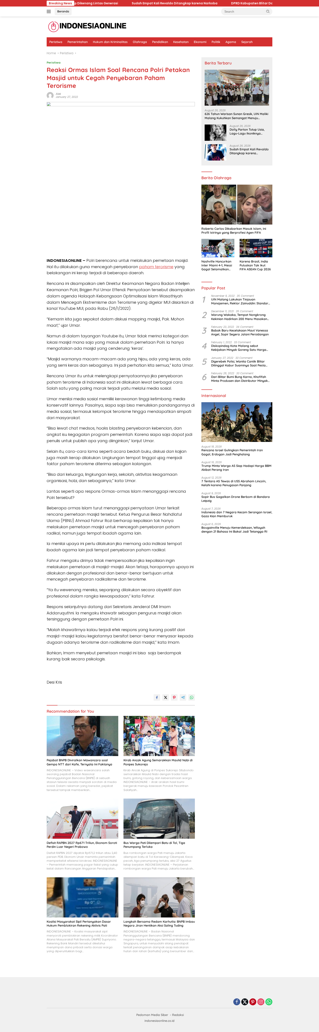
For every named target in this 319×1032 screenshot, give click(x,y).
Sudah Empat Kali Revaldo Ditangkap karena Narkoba (136, 3)
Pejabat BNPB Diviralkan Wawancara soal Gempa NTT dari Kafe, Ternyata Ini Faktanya (79, 762)
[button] (268, 11)
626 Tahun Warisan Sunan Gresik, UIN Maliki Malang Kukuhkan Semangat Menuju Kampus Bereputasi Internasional (236, 116)
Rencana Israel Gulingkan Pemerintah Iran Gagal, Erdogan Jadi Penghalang (232, 452)
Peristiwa (55, 42)
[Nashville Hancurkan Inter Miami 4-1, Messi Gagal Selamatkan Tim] (217, 248)
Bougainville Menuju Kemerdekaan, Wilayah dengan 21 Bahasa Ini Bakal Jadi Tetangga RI (234, 529)
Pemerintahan (77, 42)
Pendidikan (160, 42)
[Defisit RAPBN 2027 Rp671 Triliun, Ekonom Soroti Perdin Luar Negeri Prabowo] (82, 819)
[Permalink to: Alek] (50, 95)
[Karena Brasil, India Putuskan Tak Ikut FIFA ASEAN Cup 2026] (256, 248)
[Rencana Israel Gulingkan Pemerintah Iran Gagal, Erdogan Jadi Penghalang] (236, 422)
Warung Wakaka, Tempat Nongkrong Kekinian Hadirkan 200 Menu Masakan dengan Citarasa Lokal (239, 317)
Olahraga (140, 42)
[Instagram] (260, 1002)
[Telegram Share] (183, 697)
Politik (216, 42)
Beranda (63, 11)
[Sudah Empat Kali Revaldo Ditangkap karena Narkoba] (215, 152)
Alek (58, 94)
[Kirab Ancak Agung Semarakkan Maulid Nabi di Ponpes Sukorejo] (159, 736)
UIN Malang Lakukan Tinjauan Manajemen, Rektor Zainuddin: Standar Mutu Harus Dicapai (239, 301)
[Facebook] (236, 1002)
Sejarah (247, 42)
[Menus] (50, 11)
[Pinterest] (252, 1002)
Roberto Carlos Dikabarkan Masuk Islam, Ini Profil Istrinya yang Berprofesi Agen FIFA (233, 231)
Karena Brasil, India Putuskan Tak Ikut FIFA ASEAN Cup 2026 (255, 265)
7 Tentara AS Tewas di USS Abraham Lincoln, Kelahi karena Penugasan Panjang (233, 483)
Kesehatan (181, 42)
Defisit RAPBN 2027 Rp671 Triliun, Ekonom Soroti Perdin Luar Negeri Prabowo (82, 845)
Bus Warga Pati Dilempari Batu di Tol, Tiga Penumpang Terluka (154, 845)
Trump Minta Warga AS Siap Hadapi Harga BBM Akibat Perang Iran (236, 468)
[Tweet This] (165, 697)
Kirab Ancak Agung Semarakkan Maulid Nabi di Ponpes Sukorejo (157, 762)
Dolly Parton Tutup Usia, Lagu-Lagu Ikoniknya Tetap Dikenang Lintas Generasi (247, 131)
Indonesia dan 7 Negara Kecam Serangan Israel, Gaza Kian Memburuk (236, 514)
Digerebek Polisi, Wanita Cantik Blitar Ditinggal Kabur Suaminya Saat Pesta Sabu (238, 363)
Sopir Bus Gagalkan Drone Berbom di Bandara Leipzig (235, 499)
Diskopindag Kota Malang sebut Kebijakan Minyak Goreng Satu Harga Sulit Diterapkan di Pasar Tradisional (238, 348)
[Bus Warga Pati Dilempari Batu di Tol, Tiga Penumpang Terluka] (159, 819)
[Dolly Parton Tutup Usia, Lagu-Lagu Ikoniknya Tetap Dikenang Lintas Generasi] (215, 133)
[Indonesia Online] (87, 27)
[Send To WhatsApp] (191, 697)
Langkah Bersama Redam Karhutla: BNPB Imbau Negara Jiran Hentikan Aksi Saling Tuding (159, 923)
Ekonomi (200, 42)
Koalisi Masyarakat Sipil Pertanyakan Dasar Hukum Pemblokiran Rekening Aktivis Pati (79, 923)
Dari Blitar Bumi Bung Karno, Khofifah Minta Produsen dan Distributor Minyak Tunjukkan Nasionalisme (239, 379)
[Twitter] (244, 1002)
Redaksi (178, 1015)
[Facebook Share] (157, 697)
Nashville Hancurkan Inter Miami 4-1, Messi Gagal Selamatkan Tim (216, 265)
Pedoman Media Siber (152, 1015)
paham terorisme (156, 266)
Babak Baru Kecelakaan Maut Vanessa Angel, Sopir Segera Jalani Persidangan (240, 332)
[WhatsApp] (268, 1002)
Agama (230, 42)
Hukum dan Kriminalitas (110, 42)
